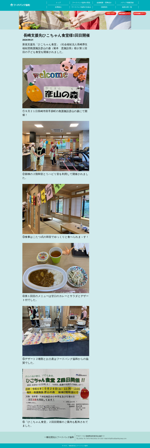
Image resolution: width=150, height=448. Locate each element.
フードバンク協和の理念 (81, 3)
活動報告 (104, 7)
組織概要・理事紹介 (104, 3)
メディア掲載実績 (127, 3)
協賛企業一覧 (127, 7)
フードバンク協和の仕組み (81, 7)
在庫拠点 (58, 7)
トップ (58, 3)
